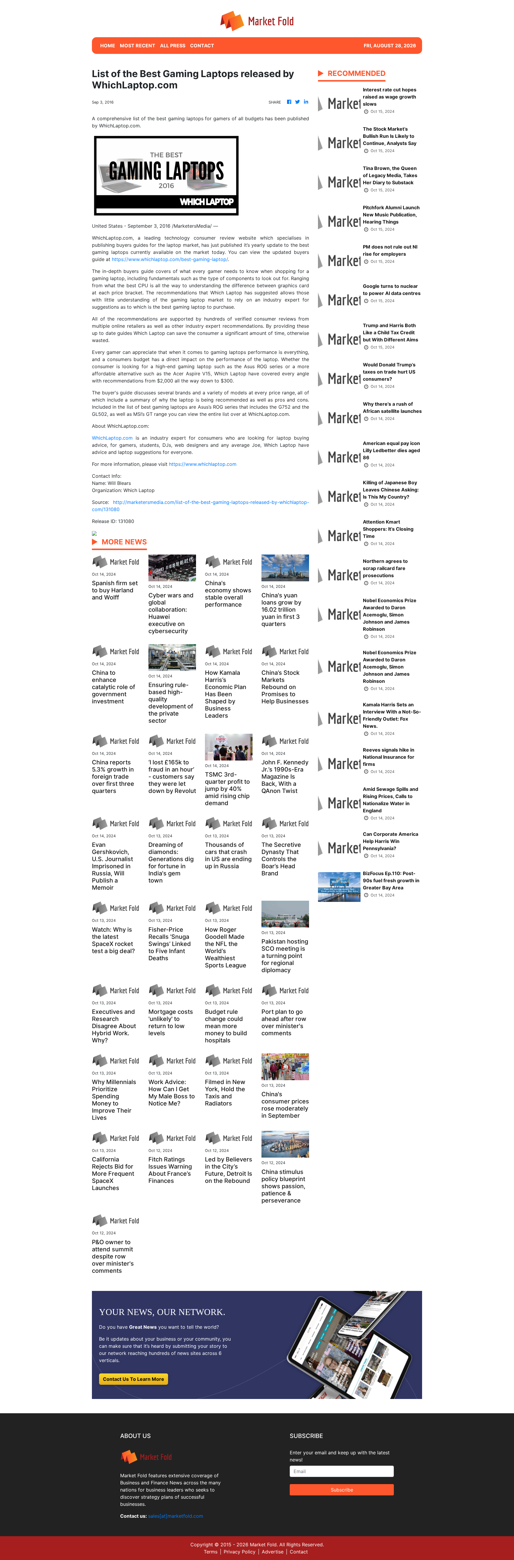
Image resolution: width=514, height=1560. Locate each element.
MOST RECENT (137, 46)
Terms (210, 1552)
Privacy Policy (240, 1552)
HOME (107, 46)
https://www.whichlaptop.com (202, 464)
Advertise (272, 1552)
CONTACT (202, 46)
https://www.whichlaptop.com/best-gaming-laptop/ (170, 259)
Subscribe (342, 1490)
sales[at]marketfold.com (175, 1516)
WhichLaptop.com (112, 438)
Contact (299, 1552)
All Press (172, 46)
